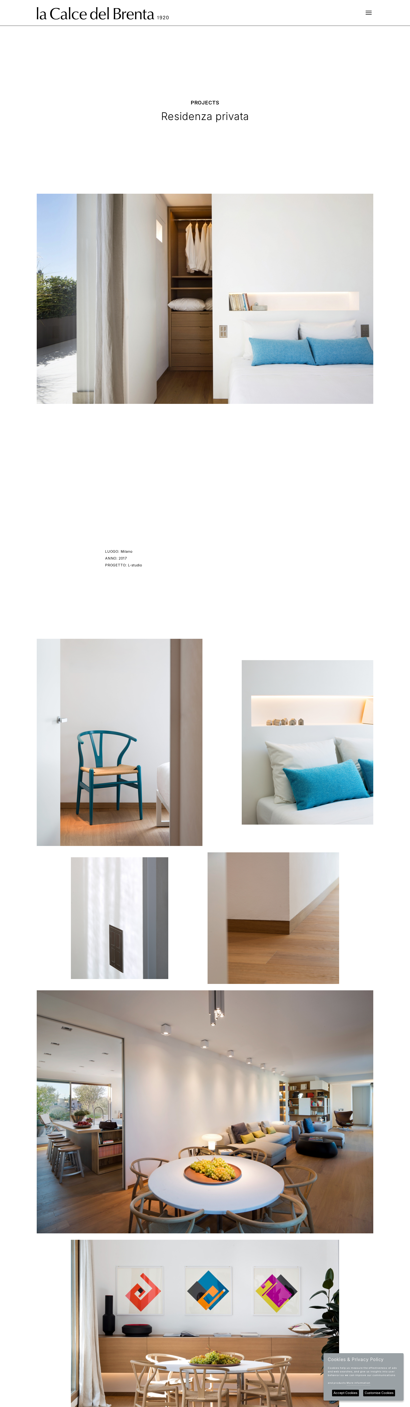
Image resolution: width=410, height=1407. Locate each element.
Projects (205, 103)
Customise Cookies (379, 1393)
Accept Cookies (345, 1393)
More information (358, 1382)
